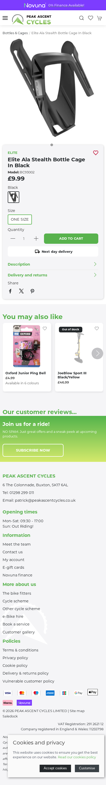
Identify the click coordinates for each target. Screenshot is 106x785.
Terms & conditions (20, 650)
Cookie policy (15, 665)
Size (11, 210)
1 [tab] (53, 146)
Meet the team (17, 544)
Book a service (16, 624)
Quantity (16, 229)
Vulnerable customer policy (28, 681)
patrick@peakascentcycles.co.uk (45, 500)
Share (13, 283)
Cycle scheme (16, 601)
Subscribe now (33, 450)
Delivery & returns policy (26, 673)
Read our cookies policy (77, 757)
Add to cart (71, 238)
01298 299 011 (22, 492)
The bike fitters (17, 593)
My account (13, 559)
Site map (77, 711)
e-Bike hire (13, 616)
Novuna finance (17, 575)
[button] (5, 18)
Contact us (13, 552)
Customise (87, 768)
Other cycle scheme (21, 608)
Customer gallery (19, 632)
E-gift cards (13, 567)
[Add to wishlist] (44, 328)
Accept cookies (55, 768)
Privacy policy (15, 658)
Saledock (10, 716)
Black (13, 187)
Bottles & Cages (15, 33)
